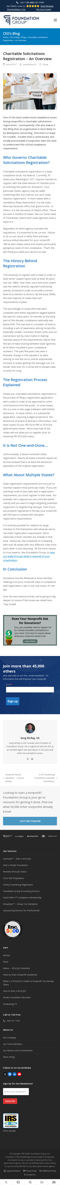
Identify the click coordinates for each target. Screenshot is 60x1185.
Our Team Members (12, 1044)
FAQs (5, 961)
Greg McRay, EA (29, 64)
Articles (6, 955)
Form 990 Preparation (13, 878)
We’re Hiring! (9, 1057)
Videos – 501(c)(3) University (16, 968)
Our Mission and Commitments (18, 1050)
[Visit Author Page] (30, 728)
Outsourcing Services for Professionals (21, 910)
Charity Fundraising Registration (18, 884)
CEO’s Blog (14, 37)
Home (5, 37)
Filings (23, 37)
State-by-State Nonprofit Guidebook (20, 974)
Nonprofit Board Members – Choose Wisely (13, 778)
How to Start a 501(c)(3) (14, 991)
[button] (55, 20)
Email (9, 684)
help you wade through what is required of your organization (29, 556)
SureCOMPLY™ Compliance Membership (22, 897)
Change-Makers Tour (16, 9)
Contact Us (31, 1174)
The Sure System (43, 9)
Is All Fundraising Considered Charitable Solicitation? (42, 778)
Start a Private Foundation (15, 865)
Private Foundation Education (17, 997)
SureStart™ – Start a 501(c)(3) (17, 858)
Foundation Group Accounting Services (21, 891)
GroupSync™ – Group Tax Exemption (20, 904)
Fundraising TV (10, 1004)
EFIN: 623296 (9, 1130)
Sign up (12, 701)
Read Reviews (47, 6)
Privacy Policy (31, 1170)
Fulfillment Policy (48, 1170)
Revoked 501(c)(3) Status (15, 871)
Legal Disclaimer (13, 1170)
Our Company (9, 1037)
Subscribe (10, 1101)
